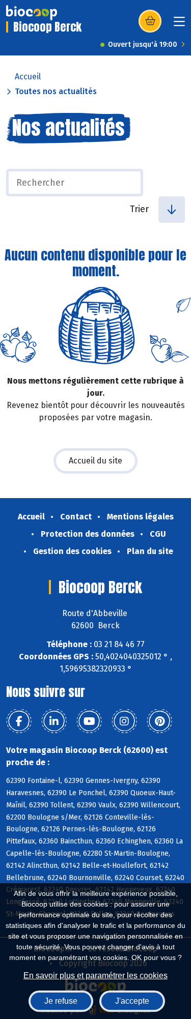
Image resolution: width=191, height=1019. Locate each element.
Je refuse (60, 1001)
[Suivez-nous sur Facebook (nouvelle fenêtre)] (19, 721)
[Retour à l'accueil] (31, 12)
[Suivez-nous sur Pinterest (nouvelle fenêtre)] (159, 721)
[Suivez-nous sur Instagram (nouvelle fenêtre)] (124, 721)
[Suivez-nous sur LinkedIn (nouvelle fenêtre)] (54, 721)
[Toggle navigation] (179, 24)
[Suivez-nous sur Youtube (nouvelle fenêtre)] (89, 721)
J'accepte (132, 1001)
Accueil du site (95, 460)
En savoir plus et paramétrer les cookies (95, 975)
